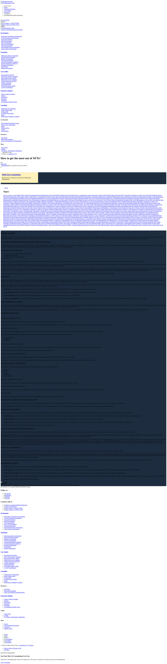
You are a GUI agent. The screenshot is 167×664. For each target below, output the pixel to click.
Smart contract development (8, 49)
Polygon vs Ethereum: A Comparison (26, 223)
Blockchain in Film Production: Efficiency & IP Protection (121, 209)
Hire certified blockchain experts (10, 123)
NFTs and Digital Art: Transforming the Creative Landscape (49, 206)
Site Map (6, 650)
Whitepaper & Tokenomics (8, 108)
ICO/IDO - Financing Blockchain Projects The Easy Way (82, 225)
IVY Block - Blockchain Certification (11, 151)
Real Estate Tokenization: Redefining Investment (107, 206)
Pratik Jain (3, 164)
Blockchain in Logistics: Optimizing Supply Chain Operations (76, 214)
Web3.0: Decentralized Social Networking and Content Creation (114, 211)
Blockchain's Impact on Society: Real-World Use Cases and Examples (81, 201)
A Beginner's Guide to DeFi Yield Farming (103, 195)
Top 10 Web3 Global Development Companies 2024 (117, 200)
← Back (5, 188)
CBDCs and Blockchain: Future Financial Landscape (139, 222)
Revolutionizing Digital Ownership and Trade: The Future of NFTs (38, 204)
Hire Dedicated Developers (11, 625)
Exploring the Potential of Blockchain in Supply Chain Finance (77, 212)
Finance (3, 95)
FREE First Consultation (11, 175)
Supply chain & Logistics (8, 94)
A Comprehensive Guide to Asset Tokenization (49, 197)
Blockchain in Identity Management (75, 198)
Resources (7, 12)
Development (4, 33)
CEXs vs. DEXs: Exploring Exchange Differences (107, 214)
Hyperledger (4, 66)
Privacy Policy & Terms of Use (12, 648)
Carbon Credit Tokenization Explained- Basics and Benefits (19, 198)
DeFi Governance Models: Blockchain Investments (81, 222)
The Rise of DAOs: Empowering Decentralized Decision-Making (112, 217)
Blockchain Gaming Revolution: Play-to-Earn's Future (18, 208)
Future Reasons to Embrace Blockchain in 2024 (16, 201)
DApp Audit (4, 112)
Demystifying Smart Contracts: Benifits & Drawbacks (113, 225)
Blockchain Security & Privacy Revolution (148, 219)
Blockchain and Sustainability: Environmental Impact (143, 212)
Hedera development (7, 68)
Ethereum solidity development (9, 55)
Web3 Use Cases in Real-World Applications (97, 198)
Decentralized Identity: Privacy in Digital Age (46, 214)
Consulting (4, 105)
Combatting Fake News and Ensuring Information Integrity (121, 215)
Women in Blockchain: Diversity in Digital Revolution (64, 209)
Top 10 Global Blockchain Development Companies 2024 (126, 198)
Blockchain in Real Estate (133, 197)
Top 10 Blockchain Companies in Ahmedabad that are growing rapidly (48, 200)
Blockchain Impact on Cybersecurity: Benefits (20, 206)
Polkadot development (7, 65)
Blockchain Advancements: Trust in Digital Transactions (25, 222)
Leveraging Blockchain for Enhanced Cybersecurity (109, 222)
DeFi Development (6, 41)
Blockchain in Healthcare (105, 197)
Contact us (7, 627)
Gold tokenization (6, 84)
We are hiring (5, 131)
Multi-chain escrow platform (9, 79)
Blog (6, 165)
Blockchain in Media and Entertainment (74, 197)
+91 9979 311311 (14, 24)
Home (3, 165)
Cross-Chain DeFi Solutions (149, 195)
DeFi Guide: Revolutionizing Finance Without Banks (115, 201)
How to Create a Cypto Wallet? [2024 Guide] (15, 195)
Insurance (3, 99)
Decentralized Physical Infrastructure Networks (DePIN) (44, 195)
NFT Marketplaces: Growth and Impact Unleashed (121, 220)
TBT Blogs (4, 138)
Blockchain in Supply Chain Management (151, 197)
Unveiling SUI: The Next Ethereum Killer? (89, 223)
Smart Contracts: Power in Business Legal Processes (47, 208)
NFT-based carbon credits (8, 86)
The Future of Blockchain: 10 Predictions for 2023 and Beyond (65, 203)
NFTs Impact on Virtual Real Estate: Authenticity (65, 215)
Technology (4, 52)
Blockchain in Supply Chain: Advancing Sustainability (78, 208)
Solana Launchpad (6, 83)
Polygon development (7, 60)
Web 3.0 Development (7, 44)
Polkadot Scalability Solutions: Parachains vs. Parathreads (46, 201)
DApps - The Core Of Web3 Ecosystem (55, 225)
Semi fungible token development (10, 47)
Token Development (6, 46)
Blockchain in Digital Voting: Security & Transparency (147, 211)
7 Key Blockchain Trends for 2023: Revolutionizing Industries (100, 203)
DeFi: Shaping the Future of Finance (138, 225)
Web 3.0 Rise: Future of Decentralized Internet (40, 220)
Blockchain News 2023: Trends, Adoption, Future (135, 208)
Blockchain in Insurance (91, 197)
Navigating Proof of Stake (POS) (151, 223)
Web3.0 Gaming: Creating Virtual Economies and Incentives (112, 212)
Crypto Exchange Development (10, 38)
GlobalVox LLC (12, 154)
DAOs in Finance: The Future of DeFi (141, 217)
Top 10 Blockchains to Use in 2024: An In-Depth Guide (148, 200)
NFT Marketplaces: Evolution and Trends (65, 219)
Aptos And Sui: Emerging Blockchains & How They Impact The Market (57, 223)
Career (6, 624)
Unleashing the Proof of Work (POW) (13, 225)
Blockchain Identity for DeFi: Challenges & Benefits (136, 214)
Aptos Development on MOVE (9, 62)
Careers (3, 129)
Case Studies (7, 10)
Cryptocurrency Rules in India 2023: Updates (92, 209)
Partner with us (5, 128)
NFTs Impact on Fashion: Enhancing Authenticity (17, 212)
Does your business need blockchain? (11, 141)
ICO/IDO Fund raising (7, 113)
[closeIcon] (4, 653)
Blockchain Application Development (11, 36)
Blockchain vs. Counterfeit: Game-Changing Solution (92, 219)
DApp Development (6, 39)
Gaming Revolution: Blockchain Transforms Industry (121, 219)
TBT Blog (7, 589)
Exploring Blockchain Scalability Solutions (82, 217)
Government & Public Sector (9, 102)
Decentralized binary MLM (8, 78)
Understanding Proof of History (132, 223)
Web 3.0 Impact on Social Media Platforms (150, 215)
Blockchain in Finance (119, 197)
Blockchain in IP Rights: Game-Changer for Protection (18, 214)
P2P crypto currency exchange (9, 76)
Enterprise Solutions (9, 9)
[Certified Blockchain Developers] (13, 15)
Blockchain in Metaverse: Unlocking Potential (83, 211)
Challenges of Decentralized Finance (64, 220)
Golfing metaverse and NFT (9, 81)
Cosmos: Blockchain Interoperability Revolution (131, 203)
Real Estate (4, 97)
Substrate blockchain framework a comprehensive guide (75, 195)
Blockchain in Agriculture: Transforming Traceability (45, 212)
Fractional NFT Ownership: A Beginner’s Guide (128, 195)
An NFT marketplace (7, 87)
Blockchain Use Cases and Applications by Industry (50, 198)
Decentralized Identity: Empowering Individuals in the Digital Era (139, 206)
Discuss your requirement (8, 125)
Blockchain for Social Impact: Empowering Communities (19, 217)
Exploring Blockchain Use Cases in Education (92, 215)
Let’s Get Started (5, 662)
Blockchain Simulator (7, 139)
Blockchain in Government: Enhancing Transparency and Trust (52, 217)
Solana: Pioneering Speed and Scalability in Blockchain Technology (29, 203)
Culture (3, 149)
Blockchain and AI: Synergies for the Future (15, 220)
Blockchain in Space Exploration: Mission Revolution (55, 211)
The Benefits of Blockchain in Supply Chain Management (90, 220)
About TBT (4, 147)
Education (4, 100)
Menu (2, 26)
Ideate (5, 7)
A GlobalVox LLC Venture (26, 645)
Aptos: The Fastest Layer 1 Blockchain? (113, 223)
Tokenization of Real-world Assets (26, 197)
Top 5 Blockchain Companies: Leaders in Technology (34, 209)
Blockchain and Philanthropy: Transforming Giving (107, 208)
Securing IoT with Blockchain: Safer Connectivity (80, 206)
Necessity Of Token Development (34, 225)
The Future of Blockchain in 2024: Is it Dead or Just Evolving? (85, 200)
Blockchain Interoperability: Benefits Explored (40, 219)
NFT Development (6, 42)
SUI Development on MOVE (9, 63)
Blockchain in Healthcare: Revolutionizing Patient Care (36, 215)
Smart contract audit (6, 110)
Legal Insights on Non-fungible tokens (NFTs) (53, 222)
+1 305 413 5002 (14, 23)
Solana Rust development (8, 57)
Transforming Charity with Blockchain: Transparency (25, 211)
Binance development (7, 59)
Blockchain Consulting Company (10, 116)
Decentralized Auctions (7, 75)
